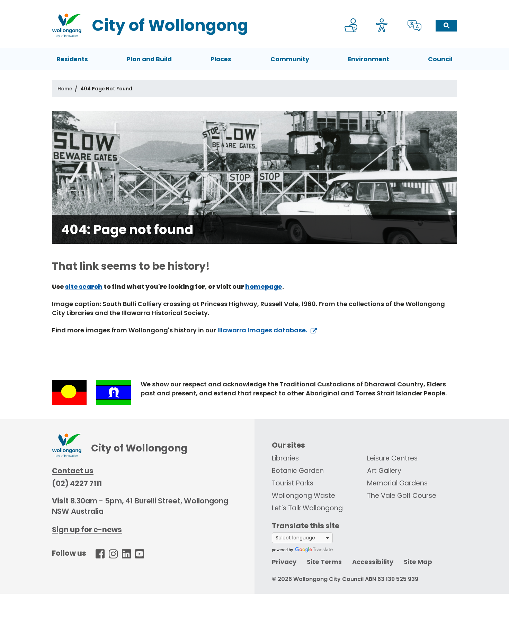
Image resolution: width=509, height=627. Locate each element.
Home (64, 88)
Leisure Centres (392, 458)
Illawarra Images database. (262, 330)
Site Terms (324, 561)
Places (221, 59)
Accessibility (372, 561)
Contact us (72, 471)
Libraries (285, 458)
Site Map (418, 561)
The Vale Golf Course (401, 495)
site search (83, 286)
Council (440, 59)
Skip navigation (256, 4)
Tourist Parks (292, 483)
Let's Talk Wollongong (307, 508)
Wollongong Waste (303, 495)
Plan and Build (149, 59)
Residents (72, 59)
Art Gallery (384, 470)
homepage (263, 286)
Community (289, 59)
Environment (368, 59)
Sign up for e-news (87, 530)
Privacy (284, 561)
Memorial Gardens (397, 483)
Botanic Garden (298, 470)
